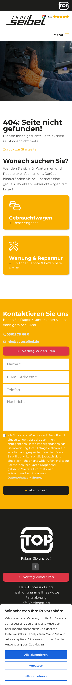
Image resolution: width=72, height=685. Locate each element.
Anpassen (36, 665)
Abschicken (38, 490)
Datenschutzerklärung (24, 477)
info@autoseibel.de (23, 342)
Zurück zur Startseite (20, 149)
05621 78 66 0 (18, 334)
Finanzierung (36, 598)
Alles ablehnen (36, 676)
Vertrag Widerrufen (38, 351)
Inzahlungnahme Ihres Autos (36, 592)
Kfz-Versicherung (36, 603)
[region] (36, 644)
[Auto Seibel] (12, 19)
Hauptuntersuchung (36, 587)
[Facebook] (35, 566)
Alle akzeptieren (36, 655)
